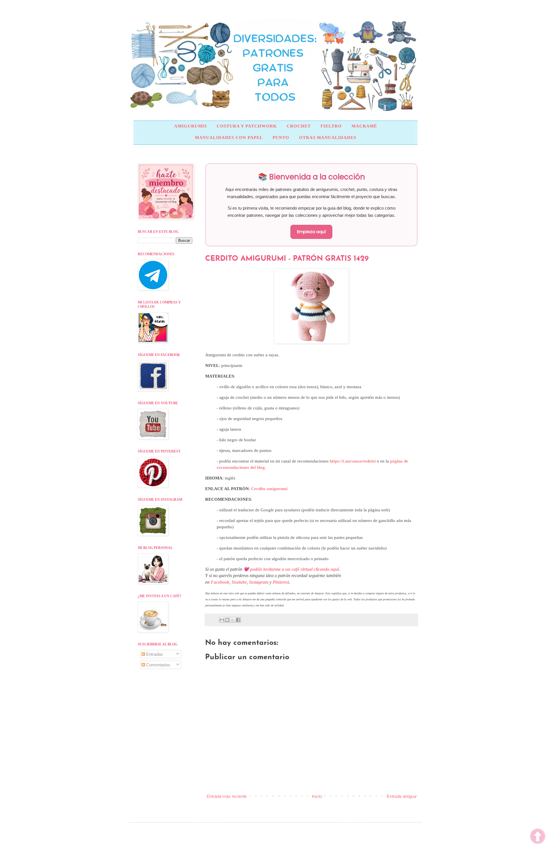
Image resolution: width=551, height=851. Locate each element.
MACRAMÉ (364, 126)
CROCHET (299, 126)
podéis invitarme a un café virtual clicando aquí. (295, 569)
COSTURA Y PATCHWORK (247, 126)
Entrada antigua (401, 796)
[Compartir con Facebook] (238, 620)
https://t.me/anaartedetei (353, 461)
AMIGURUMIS (190, 126)
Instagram (258, 582)
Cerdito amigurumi (269, 488)
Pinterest (281, 582)
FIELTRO (331, 126)
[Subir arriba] (537, 837)
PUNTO (281, 137)
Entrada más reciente (227, 796)
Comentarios (157, 664)
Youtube (239, 582)
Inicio (317, 796)
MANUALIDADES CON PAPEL (229, 137)
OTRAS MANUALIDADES (327, 137)
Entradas (154, 654)
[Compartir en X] (233, 620)
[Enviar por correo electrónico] (222, 620)
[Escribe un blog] (227, 620)
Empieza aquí (311, 232)
